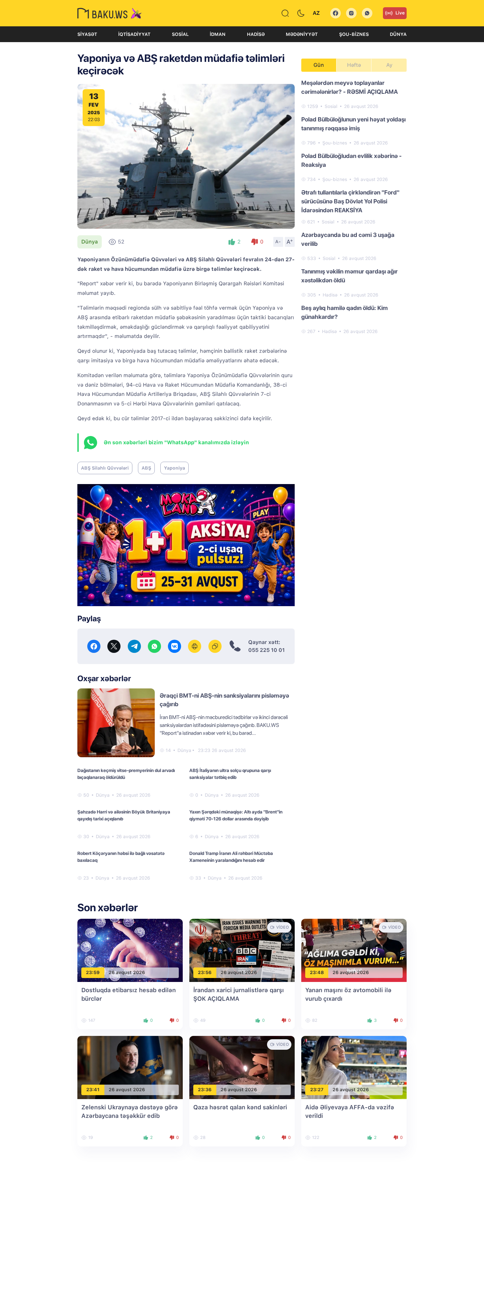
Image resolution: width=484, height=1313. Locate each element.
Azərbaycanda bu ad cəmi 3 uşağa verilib (347, 239)
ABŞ (146, 468)
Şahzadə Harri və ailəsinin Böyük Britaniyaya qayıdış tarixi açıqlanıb (123, 815)
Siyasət (87, 34)
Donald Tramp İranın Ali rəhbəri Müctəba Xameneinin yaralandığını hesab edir (231, 857)
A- (278, 241)
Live (400, 12)
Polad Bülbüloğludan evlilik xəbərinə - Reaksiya (351, 160)
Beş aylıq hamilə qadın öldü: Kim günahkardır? (344, 312)
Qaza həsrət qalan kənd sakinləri (240, 1107)
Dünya (398, 34)
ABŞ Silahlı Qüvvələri (105, 468)
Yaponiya (174, 468)
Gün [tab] (318, 65)
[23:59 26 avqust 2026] (130, 950)
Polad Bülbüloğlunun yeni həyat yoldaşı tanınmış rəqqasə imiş (353, 124)
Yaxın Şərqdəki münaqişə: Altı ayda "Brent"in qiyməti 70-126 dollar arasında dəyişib (235, 815)
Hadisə (256, 34)
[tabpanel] (354, 206)
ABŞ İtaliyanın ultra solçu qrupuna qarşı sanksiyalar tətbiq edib (230, 774)
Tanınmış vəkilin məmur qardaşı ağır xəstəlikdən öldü (349, 276)
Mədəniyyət (302, 34)
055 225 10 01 (266, 650)
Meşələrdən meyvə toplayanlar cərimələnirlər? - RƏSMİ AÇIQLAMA (349, 87)
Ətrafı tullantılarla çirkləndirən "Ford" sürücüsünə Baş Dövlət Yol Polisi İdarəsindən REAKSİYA (350, 201)
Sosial (180, 34)
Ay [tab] (389, 65)
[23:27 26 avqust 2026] (354, 1067)
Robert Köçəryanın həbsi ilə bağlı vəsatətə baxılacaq (121, 857)
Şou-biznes (354, 34)
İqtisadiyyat (134, 34)
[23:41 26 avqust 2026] (130, 1067)
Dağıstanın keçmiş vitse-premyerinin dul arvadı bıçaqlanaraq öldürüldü (126, 774)
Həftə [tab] (354, 65)
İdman (218, 34)
